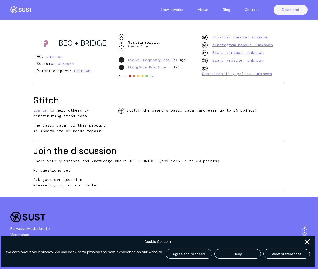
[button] (307, 242)
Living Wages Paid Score (147, 67)
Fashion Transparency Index (149, 60)
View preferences (286, 254)
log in (57, 185)
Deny (237, 254)
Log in (40, 110)
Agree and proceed (189, 254)
